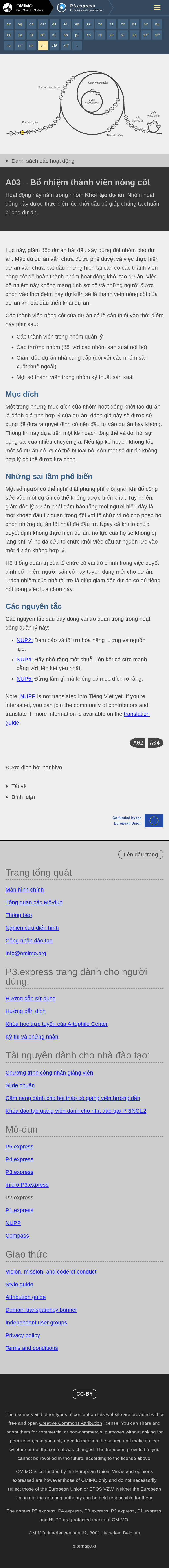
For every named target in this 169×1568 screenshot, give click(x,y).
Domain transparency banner (41, 1310)
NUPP (28, 696)
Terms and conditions (32, 1348)
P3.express (19, 1172)
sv (8, 46)
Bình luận (23, 797)
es (88, 24)
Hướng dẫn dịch (26, 1011)
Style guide (19, 1284)
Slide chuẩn (20, 1085)
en (77, 24)
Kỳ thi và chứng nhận (32, 1036)
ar (8, 24)
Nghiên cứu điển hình (32, 928)
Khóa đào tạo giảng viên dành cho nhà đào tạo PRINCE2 (76, 1111)
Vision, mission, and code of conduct (51, 1271)
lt (31, 35)
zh (54, 46)
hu (157, 24)
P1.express (19, 1210)
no (66, 35)
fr (123, 24)
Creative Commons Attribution (70, 1423)
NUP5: (25, 679)
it (8, 35)
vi (43, 46)
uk (31, 46)
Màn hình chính (25, 889)
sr (146, 35)
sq (134, 35)
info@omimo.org (26, 953)
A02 (138, 742)
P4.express (19, 1159)
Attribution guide (26, 1297)
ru (100, 35)
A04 (155, 742)
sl (123, 35)
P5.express (19, 1146)
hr (146, 24)
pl (77, 35)
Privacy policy (23, 1335)
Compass (17, 1236)
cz (43, 24)
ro (88, 35)
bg (20, 24)
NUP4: (25, 659)
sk (111, 35)
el (66, 24)
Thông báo (19, 915)
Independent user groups (36, 1322)
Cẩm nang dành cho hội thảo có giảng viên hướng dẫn (73, 1098)
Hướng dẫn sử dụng (31, 998)
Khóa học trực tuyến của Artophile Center (57, 1024)
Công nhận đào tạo (29, 940)
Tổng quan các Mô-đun (34, 902)
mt (43, 35)
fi (111, 24)
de (54, 24)
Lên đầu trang (141, 854)
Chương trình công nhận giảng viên (49, 1072)
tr (20, 46)
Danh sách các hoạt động (43, 161)
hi (134, 24)
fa (100, 24)
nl (54, 35)
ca (31, 24)
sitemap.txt (84, 1546)
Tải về (19, 786)
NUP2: (25, 640)
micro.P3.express (27, 1185)
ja (20, 35)
